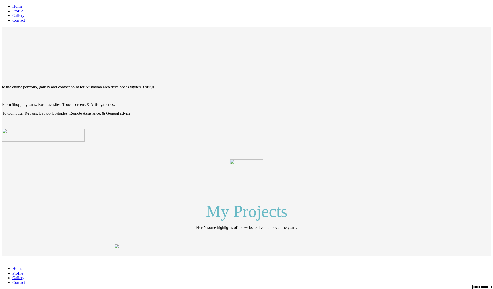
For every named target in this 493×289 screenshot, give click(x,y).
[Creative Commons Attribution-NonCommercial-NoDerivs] (482, 287)
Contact (18, 20)
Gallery (18, 15)
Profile (17, 11)
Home (17, 6)
